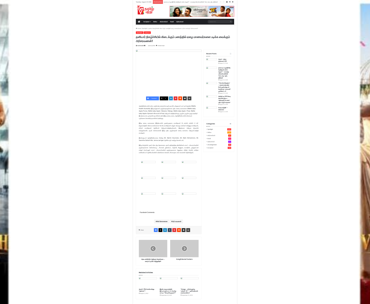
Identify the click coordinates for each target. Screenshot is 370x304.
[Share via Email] (185, 98)
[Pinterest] (175, 98)
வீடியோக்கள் (179, 21)
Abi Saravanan (162, 221)
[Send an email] (144, 45)
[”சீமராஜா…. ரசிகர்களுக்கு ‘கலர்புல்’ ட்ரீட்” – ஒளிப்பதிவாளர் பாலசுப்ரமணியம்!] (190, 282)
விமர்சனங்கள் (164, 21)
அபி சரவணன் (176, 221)
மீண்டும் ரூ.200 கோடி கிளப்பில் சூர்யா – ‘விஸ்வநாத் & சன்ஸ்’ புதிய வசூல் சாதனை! (224, 99)
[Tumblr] (170, 230)
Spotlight (144, 28)
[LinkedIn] (171, 98)
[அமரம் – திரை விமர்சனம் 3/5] (211, 61)
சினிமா (155, 21)
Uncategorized (212, 144)
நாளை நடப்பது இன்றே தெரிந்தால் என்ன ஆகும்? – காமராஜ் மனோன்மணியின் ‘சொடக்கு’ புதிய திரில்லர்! (224, 73)
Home (139, 28)
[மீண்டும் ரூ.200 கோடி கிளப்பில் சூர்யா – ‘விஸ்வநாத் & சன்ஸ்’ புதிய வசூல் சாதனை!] (211, 99)
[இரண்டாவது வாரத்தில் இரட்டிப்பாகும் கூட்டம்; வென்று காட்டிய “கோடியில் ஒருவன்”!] (169, 282)
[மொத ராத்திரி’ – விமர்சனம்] (211, 110)
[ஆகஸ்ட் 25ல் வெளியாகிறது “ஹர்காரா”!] (148, 282)
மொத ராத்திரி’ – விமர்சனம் (223, 109)
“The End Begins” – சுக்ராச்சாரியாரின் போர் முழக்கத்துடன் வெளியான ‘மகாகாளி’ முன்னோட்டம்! (189, 2)
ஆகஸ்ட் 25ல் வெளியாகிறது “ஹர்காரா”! (146, 290)
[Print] (189, 98)
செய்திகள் (146, 21)
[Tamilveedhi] (145, 10)
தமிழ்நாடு (147, 32)
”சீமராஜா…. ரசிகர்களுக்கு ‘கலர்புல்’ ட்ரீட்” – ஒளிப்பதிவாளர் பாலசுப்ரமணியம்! (189, 291)
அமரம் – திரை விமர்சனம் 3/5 (222, 60)
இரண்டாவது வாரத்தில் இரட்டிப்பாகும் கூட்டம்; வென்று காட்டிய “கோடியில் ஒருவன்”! (168, 291)
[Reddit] (180, 98)
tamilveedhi (140, 45)
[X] (160, 230)
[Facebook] (156, 230)
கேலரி (172, 21)
